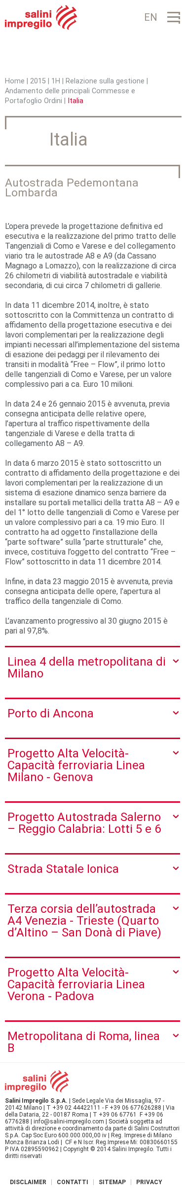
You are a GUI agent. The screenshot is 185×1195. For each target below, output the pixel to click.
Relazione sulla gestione (106, 81)
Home (15, 81)
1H (55, 81)
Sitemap (112, 1182)
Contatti (72, 1182)
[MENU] (173, 17)
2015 (38, 81)
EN (150, 17)
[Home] (41, 17)
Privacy (149, 1182)
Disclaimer (28, 1182)
